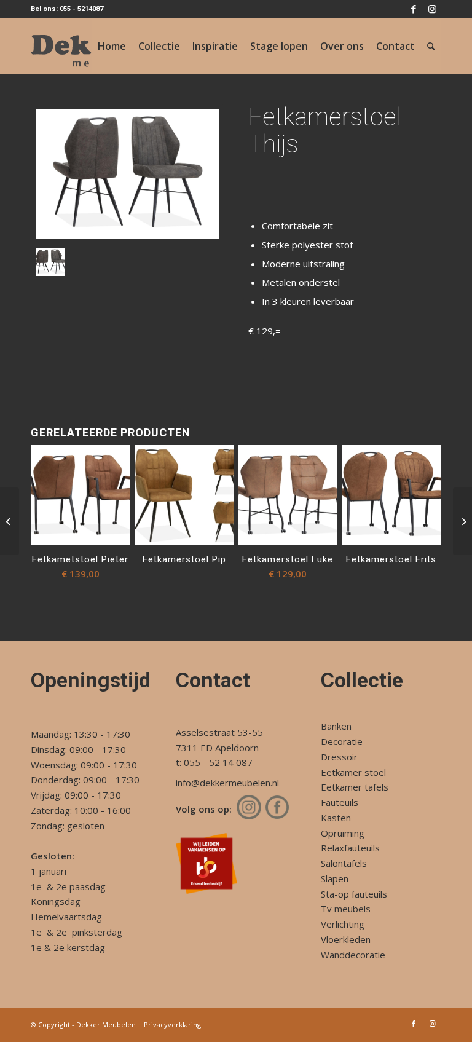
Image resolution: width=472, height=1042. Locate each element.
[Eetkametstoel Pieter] (9, 521)
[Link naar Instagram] (432, 9)
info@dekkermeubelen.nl (227, 782)
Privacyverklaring (172, 1024)
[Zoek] (431, 46)
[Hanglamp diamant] (462, 521)
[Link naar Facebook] (413, 9)
